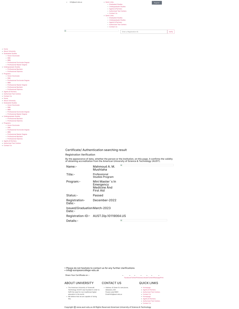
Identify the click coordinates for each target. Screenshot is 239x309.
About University (10, 51)
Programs (7, 74)
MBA (9, 60)
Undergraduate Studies (117, 6)
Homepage (147, 287)
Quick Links (109, 2)
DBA (9, 58)
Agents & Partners (115, 9)
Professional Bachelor (15, 69)
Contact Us (113, 13)
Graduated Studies (115, 4)
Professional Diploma (14, 71)
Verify (171, 32)
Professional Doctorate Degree (18, 62)
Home (6, 49)
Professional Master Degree (17, 65)
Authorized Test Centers (117, 11)
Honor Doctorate (13, 56)
